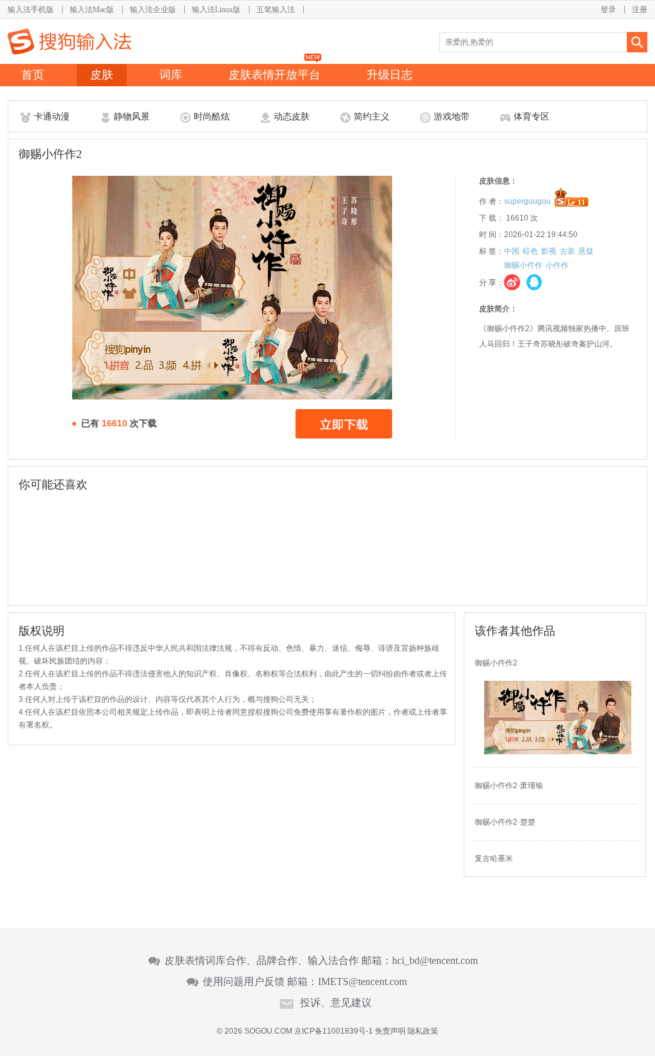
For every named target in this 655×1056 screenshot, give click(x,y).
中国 (511, 251)
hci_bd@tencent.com (435, 961)
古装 (567, 251)
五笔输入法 (275, 9)
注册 (639, 9)
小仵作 (557, 265)
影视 (548, 251)
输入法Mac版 (92, 9)
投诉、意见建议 (336, 1003)
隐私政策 (422, 1031)
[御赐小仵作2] (557, 751)
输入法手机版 (31, 9)
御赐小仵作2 (496, 662)
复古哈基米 (494, 858)
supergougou (527, 201)
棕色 (530, 251)
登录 (608, 9)
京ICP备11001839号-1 (333, 1031)
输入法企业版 (153, 9)
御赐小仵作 (523, 265)
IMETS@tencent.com (362, 982)
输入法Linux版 (216, 9)
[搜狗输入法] (69, 41)
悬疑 (586, 251)
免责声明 (390, 1031)
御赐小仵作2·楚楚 (505, 822)
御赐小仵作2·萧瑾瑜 (509, 785)
